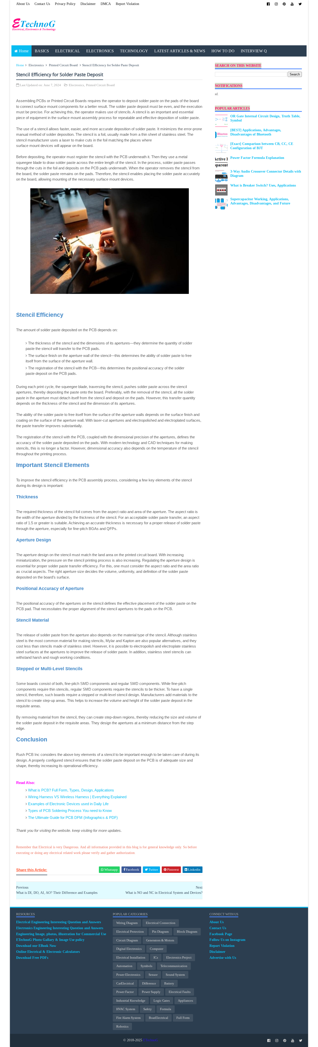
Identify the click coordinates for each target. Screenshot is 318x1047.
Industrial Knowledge (130, 1000)
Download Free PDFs (32, 958)
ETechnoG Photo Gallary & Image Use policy (50, 940)
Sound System (175, 975)
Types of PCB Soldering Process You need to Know (70, 810)
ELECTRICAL (67, 51)
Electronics (36, 65)
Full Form (183, 1018)
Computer (156, 949)
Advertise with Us (222, 958)
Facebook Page (220, 934)
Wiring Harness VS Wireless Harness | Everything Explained (77, 797)
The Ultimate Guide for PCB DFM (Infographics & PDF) (73, 817)
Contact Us (42, 4)
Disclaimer (88, 4)
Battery (169, 983)
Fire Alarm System (128, 1018)
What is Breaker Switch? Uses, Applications (263, 185)
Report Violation (127, 4)
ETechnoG (150, 1040)
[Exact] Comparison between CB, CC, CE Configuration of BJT (261, 146)
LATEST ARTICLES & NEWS (179, 51)
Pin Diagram (160, 931)
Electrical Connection (160, 923)
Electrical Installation (130, 957)
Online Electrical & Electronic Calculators (48, 952)
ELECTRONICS (100, 51)
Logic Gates (162, 1000)
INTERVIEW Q (254, 51)
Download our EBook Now (36, 946)
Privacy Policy (65, 4)
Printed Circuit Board (63, 65)
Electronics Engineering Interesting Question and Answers (59, 928)
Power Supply (151, 992)
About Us (23, 4)
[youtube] (292, 4)
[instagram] (276, 4)
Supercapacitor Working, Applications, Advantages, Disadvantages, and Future (260, 201)
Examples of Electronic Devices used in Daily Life (68, 804)
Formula (165, 1009)
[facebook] (268, 4)
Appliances (185, 1000)
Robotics (122, 1026)
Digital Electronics (129, 949)
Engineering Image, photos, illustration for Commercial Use (61, 934)
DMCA (106, 4)
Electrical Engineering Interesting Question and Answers (58, 922)
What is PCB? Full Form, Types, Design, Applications (71, 790)
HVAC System (125, 1009)
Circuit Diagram (127, 940)
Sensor (153, 975)
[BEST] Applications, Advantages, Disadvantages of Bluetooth (255, 132)
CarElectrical (125, 983)
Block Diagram (187, 931)
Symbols (146, 966)
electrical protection (130, 931)
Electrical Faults (180, 992)
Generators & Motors (160, 940)
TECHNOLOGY (134, 51)
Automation (124, 966)
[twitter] (300, 4)
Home (24, 51)
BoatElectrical (158, 1018)
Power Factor (125, 992)
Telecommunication (173, 966)
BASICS (42, 51)
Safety (147, 1009)
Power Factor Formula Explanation (257, 158)
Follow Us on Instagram (227, 940)
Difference (149, 983)
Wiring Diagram (127, 923)
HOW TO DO (223, 51)
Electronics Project (179, 957)
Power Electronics (128, 975)
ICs (156, 957)
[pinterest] (284, 4)
